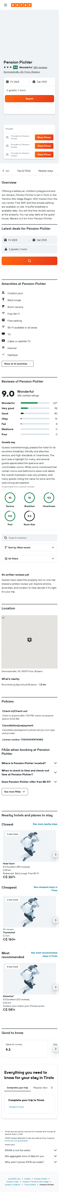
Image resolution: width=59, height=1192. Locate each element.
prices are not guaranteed (16, 1140)
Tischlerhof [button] (9, 932)
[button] (5, 5)
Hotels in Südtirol (12, 1184)
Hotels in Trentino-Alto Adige (36, 1181)
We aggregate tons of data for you (24, 1156)
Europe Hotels (40, 1178)
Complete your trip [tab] (17, 1087)
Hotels (27, 1178)
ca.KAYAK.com (14, 1178)
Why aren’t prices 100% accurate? (24, 1162)
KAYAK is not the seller (17, 1150)
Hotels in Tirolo (16, 1106)
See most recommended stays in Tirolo (44, 954)
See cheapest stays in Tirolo (45, 889)
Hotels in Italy (13, 1181)
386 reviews (40, 67)
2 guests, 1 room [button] (16, 90)
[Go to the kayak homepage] (21, 5)
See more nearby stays (45, 824)
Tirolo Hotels (30, 1184)
